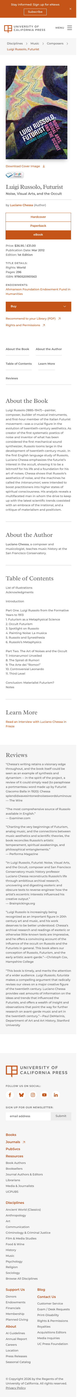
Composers (55, 43)
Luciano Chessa (21, 205)
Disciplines (15, 43)
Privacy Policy (16, 1388)
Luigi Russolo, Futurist (23, 49)
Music (35, 43)
